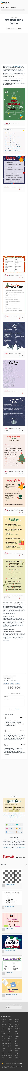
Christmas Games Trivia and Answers (13, 137)
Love (2, 1041)
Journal (3, 1038)
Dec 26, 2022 (22, 717)
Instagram (15, 848)
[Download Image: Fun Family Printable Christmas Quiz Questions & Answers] (22, 598)
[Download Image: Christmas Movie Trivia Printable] (22, 189)
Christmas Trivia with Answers (12, 143)
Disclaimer (4, 1067)
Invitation (17, 1036)
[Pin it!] (6, 123)
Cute (9, 1031)
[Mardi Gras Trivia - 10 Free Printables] (12, 957)
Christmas (6, 683)
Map (9, 1059)
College (10, 1030)
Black (2, 1026)
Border (16, 1026)
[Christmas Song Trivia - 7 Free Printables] (12, 934)
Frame (16, 1035)
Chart (2, 1059)
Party (9, 1047)
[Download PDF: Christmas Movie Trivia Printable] (20, 189)
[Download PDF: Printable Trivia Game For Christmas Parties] (20, 555)
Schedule (10, 1050)
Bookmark (10, 1026)
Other (9, 1045)
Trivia (12, 683)
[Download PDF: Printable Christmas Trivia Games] (20, 356)
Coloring (17, 1030)
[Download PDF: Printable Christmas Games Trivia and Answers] (20, 318)
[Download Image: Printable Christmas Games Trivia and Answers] (22, 318)
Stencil (9, 1052)
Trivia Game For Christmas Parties (12, 148)
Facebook (22, 847)
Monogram (4, 1043)
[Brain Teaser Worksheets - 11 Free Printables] (12, 979)
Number (8, 7)
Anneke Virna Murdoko (11, 675)
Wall (2, 1057)
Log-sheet (17, 1059)
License (12, 1066)
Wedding (10, 1057)
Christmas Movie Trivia (10, 133)
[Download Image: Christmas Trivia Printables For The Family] (22, 474)
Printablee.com (7, 1063)
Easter (16, 1033)
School (16, 1050)
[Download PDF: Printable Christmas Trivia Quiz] (22, 393)
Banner (16, 1023)
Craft (2, 1031)
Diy (9, 1033)
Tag (9, 1053)
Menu (16, 1041)
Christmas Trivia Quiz (10, 141)
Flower (9, 1035)
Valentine (10, 1055)
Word (2, 1028)
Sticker (16, 1052)
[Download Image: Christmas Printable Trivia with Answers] (22, 431)
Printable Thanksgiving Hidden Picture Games (14, 815)
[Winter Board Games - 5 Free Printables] (12, 890)
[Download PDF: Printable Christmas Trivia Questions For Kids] (20, 512)
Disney (3, 1033)
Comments (19, 28)
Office (2, 1045)
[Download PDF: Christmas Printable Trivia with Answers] (20, 431)
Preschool (17, 1048)
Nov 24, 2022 (22, 730)
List (9, 1040)
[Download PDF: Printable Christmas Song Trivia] (20, 277)
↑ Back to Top (11, 1067)
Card (2, 1021)
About (3, 1066)
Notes (9, 1043)
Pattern (10, 1019)
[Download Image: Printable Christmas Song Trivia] (22, 277)
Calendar (3, 1019)
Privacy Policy (19, 1066)
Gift (2, 1036)
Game (9, 1021)
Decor (16, 1031)
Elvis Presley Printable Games (14, 817)
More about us (6, 847)
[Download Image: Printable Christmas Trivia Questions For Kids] (22, 512)
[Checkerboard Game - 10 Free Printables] (12, 868)
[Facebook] (8, 688)
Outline (16, 1045)
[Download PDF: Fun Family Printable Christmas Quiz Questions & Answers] (20, 598)
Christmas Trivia (17, 66)
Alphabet (17, 1021)
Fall (2, 1035)
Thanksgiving (4, 1055)
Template (13, 7)
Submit (17, 709)
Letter (2, 7)
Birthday (17, 1024)
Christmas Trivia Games (10, 139)
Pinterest (18, 847)
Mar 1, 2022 (23, 744)
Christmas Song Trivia (10, 135)
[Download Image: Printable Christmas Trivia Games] (22, 356)
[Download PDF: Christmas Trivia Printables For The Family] (20, 474)
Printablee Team (9, 678)
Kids (9, 1038)
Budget (9, 1028)
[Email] (11, 688)
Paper (2, 1047)
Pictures (17, 1047)
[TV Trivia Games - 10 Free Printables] (12, 912)
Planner (3, 1048)
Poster (9, 1048)
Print (2, 1050)
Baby (9, 1023)
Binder (9, 1024)
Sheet (2, 1052)
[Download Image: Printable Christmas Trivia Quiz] (22, 391)
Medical (10, 1041)
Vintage (16, 1055)
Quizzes (18, 683)
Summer (3, 1053)
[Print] (13, 688)
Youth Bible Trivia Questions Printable (14, 813)
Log (16, 1040)
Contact (7, 1066)
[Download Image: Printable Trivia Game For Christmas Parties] (22, 555)
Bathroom (3, 1024)
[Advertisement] (14, 48)
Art (2, 1023)
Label (16, 1038)
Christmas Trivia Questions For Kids (13, 146)
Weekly (16, 1057)
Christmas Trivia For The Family (12, 144)
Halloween (10, 1036)
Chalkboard (17, 1028)
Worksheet (17, 1019)
